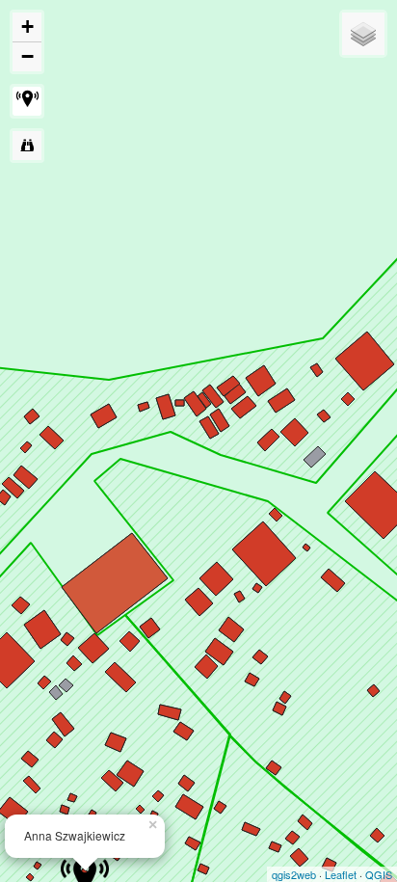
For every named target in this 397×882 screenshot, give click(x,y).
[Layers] (363, 34)
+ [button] (27, 26)
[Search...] (27, 145)
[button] (27, 101)
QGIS (378, 874)
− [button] (27, 56)
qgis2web (294, 874)
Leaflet (341, 874)
